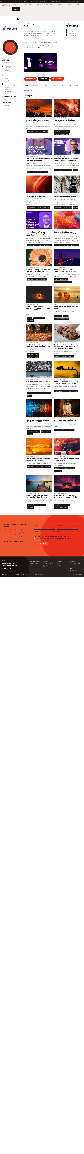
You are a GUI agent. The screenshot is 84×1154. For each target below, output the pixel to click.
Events (39, 4)
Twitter (7, 78)
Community (28, 4)
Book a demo (30, 78)
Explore (17, 4)
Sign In (16, 9)
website (7, 75)
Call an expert (57, 78)
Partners (60, 4)
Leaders (49, 4)
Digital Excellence (32, 118)
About (70, 4)
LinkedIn (7, 80)
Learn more (43, 78)
